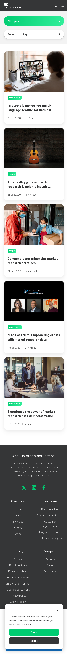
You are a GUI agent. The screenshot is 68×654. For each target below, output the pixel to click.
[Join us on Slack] (34, 487)
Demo (18, 533)
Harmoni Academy (18, 577)
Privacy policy (18, 595)
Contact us (50, 571)
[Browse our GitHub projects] (43, 487)
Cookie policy (18, 601)
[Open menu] (62, 5)
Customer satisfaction (50, 515)
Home (18, 509)
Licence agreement (18, 589)
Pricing (18, 527)
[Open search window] (56, 5)
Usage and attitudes (50, 532)
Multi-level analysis (50, 538)
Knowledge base (18, 571)
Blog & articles (18, 565)
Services (18, 521)
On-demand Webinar (18, 583)
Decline (34, 640)
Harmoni (18, 515)
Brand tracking (50, 509)
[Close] (62, 614)
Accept (34, 632)
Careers (50, 559)
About (50, 565)
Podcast (18, 559)
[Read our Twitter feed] (24, 487)
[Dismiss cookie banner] (57, 611)
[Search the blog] (58, 34)
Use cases (50, 501)
